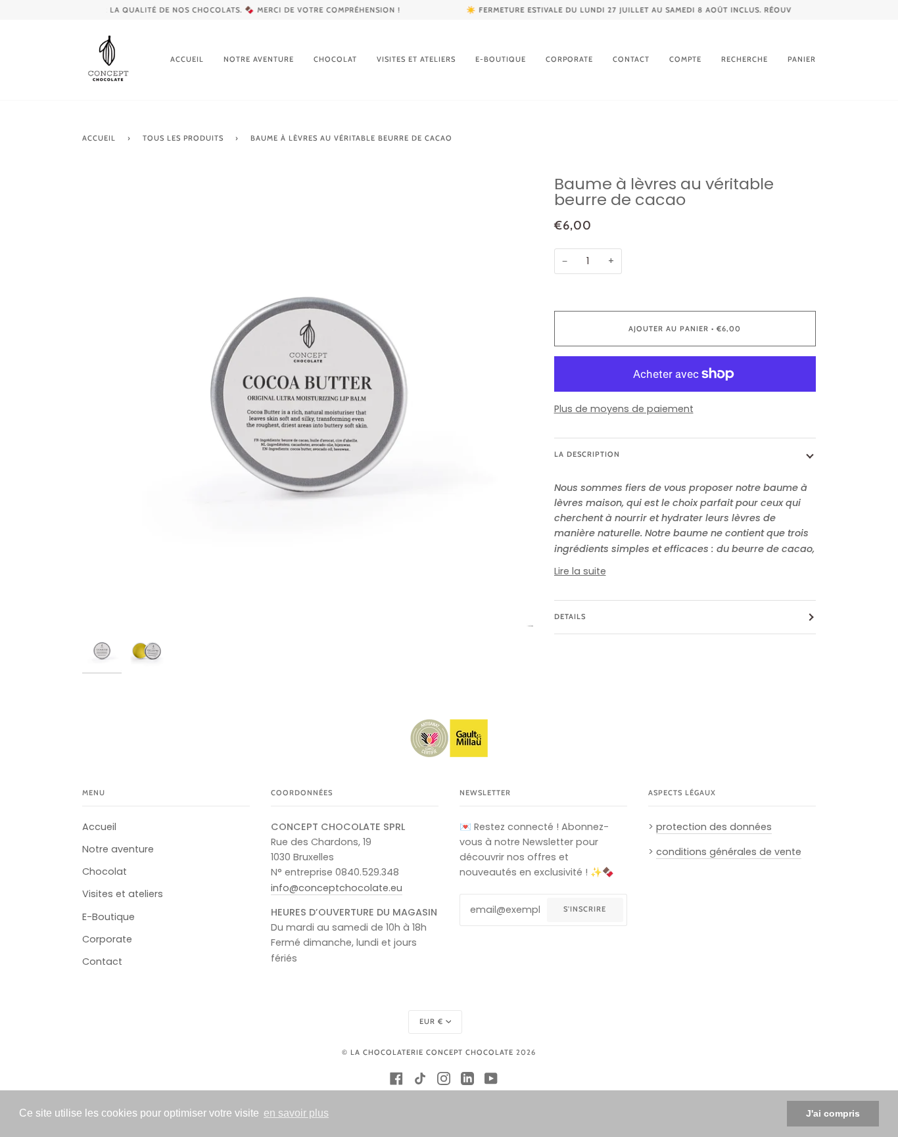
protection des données (714, 826)
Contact (102, 961)
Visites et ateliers (122, 893)
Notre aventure (118, 849)
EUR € (431, 1021)
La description (587, 454)
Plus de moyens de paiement (624, 408)
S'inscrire (584, 909)
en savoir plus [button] (296, 1113)
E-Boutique (108, 916)
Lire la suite (580, 571)
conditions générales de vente (728, 851)
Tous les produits (183, 138)
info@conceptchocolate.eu (336, 887)
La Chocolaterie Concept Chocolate (431, 1052)
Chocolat (104, 871)
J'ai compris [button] (833, 1113)
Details (570, 616)
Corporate (107, 939)
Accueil (99, 138)
